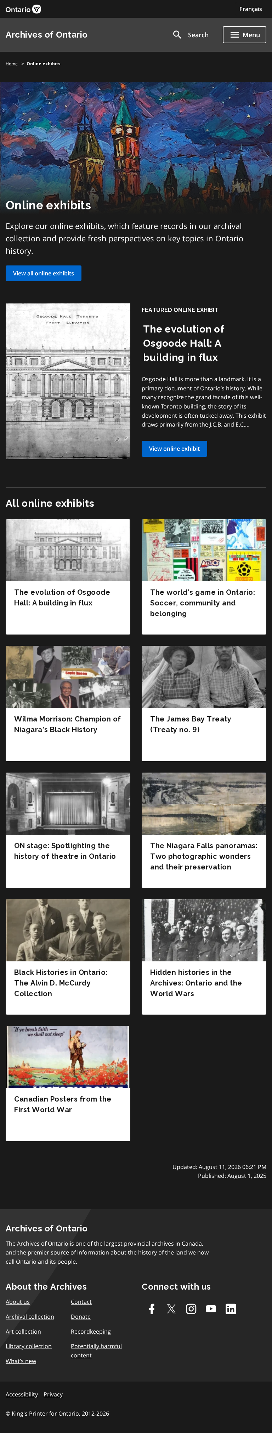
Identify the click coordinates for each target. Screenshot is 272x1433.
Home (12, 64)
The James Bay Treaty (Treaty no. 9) (190, 724)
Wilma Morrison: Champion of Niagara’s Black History (67, 724)
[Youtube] (211, 1309)
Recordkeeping (91, 1331)
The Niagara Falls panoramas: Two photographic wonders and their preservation (203, 856)
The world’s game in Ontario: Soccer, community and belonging (202, 603)
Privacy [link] (53, 1394)
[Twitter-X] (171, 1309)
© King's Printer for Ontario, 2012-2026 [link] (57, 1413)
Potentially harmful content (96, 1350)
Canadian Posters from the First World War (63, 1104)
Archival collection (30, 1317)
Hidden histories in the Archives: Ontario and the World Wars (196, 983)
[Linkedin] (231, 1309)
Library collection (29, 1346)
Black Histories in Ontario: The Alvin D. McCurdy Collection (61, 983)
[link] (23, 9)
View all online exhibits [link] (43, 273)
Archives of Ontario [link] (47, 34)
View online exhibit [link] (174, 448)
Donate (81, 1317)
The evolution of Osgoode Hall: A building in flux (183, 343)
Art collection (23, 1331)
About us (18, 1302)
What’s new (21, 1361)
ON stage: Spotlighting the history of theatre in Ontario (65, 851)
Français (250, 9)
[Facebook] (152, 1309)
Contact (81, 1302)
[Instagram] (191, 1309)
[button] (190, 35)
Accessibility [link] (22, 1394)
